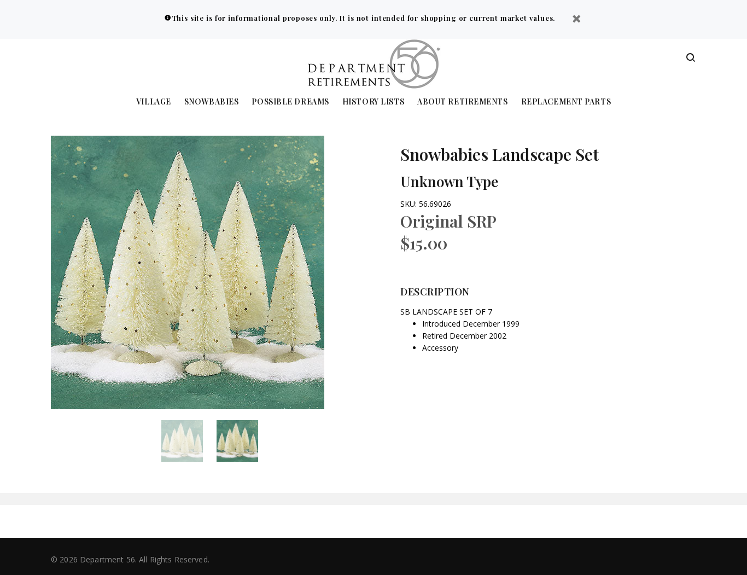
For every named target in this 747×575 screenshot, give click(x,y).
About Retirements (462, 102)
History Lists (373, 102)
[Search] (690, 58)
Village (153, 102)
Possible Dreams (290, 102)
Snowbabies (211, 102)
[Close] (576, 20)
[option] (189, 441)
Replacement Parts (566, 102)
